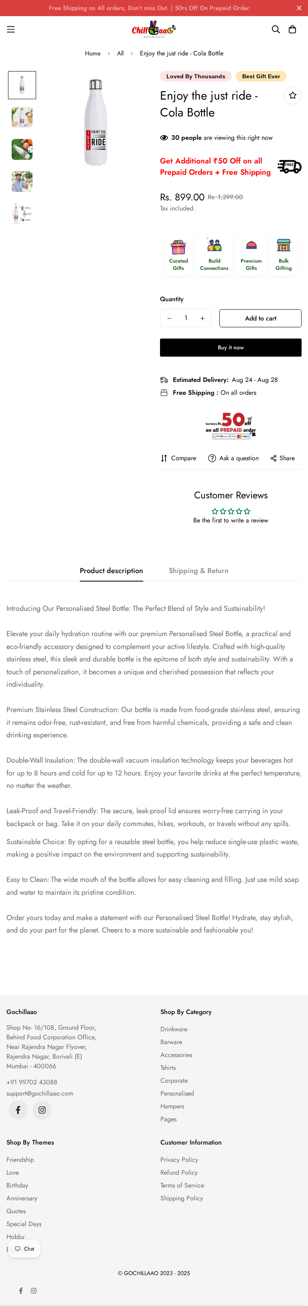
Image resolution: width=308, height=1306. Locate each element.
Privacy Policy (179, 1159)
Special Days (23, 1223)
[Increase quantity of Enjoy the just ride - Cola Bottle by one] (202, 318)
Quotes (16, 1211)
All (120, 53)
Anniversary (21, 1198)
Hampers (172, 1106)
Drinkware (173, 1029)
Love (12, 1172)
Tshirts (168, 1067)
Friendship (20, 1159)
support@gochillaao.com (39, 1093)
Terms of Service (182, 1185)
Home (93, 53)
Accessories (176, 1054)
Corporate (174, 1080)
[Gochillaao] (154, 29)
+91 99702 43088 (31, 1082)
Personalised (177, 1093)
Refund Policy (179, 1172)
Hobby (15, 1236)
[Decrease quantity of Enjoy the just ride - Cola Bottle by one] (169, 318)
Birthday (17, 1185)
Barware (171, 1042)
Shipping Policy (181, 1198)
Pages (168, 1119)
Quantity (172, 299)
